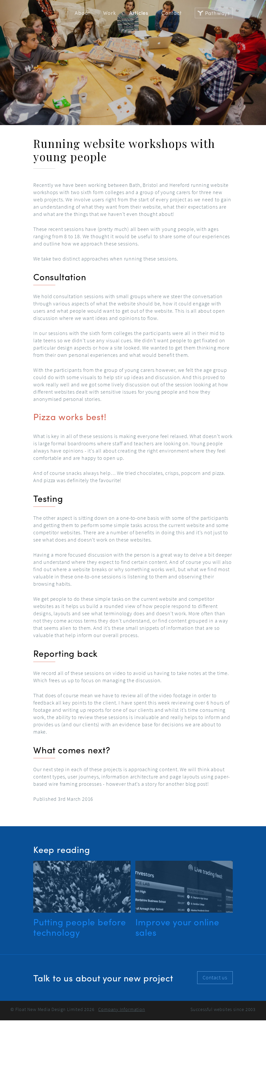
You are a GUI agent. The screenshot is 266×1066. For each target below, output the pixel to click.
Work (109, 12)
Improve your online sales (177, 927)
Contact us (215, 977)
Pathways (217, 13)
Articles (138, 12)
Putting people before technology (79, 927)
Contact (171, 12)
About (82, 12)
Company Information (121, 1009)
